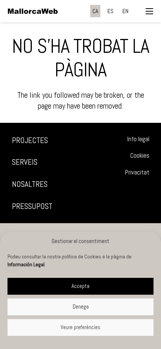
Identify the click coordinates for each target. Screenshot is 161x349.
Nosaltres (30, 184)
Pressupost (32, 206)
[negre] (33, 11)
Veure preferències (80, 327)
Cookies (139, 156)
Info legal (138, 139)
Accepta (80, 285)
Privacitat (137, 172)
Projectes (30, 140)
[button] (149, 11)
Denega (81, 306)
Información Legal (26, 264)
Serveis (24, 162)
